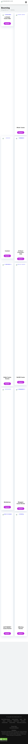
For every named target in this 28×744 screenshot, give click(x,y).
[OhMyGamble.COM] (7, 1)
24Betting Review (20, 627)
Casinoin (7, 251)
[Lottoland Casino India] (7, 14)
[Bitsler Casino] (20, 14)
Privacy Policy (12, 722)
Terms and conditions (21, 722)
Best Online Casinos (5, 719)
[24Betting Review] (20, 514)
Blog (25, 719)
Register (7, 23)
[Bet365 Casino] (20, 264)
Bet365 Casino (21, 377)
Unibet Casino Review (7, 378)
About (4, 720)
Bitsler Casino (21, 127)
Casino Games (15, 719)
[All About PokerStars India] (20, 137)
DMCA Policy (16, 720)
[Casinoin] (7, 137)
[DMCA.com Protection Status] (3, 741)
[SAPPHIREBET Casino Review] (7, 514)
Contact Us (9, 720)
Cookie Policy (5, 722)
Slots (21, 719)
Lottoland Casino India (7, 17)
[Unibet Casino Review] (7, 264)
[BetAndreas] (7, 389)
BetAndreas (7, 502)
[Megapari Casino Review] (20, 389)
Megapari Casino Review (21, 502)
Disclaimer (23, 720)
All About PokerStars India (20, 252)
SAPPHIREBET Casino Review (7, 627)
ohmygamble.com (5, 9)
